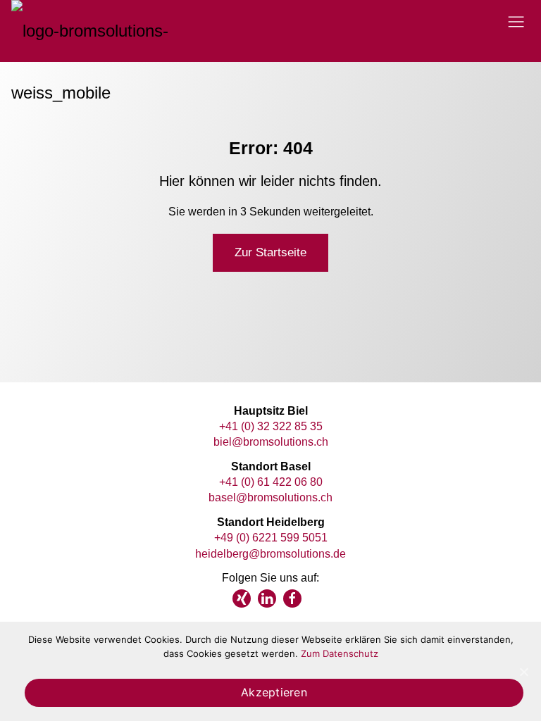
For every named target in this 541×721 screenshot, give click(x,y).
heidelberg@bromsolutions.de (270, 554)
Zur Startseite (270, 252)
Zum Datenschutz (339, 653)
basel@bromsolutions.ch (270, 497)
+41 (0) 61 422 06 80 (271, 482)
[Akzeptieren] (523, 672)
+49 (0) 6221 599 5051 (271, 538)
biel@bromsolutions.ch (270, 442)
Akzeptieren (274, 692)
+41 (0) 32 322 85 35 (271, 426)
